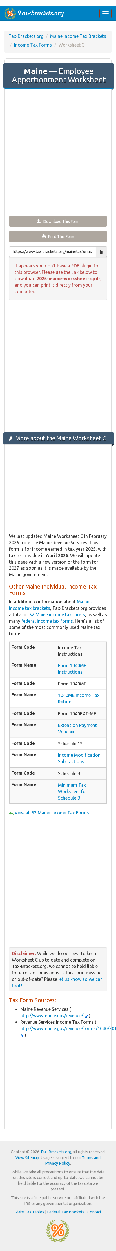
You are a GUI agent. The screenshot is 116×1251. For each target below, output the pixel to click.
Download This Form (60, 221)
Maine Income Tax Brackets (78, 36)
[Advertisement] (58, 152)
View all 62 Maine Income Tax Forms (52, 812)
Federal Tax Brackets (65, 1212)
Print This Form (60, 236)
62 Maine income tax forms (57, 614)
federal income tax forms (47, 621)
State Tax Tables (29, 1212)
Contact (94, 1212)
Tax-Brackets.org (25, 36)
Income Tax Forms (33, 44)
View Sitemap (27, 1157)
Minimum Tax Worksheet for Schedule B (72, 791)
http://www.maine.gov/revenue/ (52, 1015)
